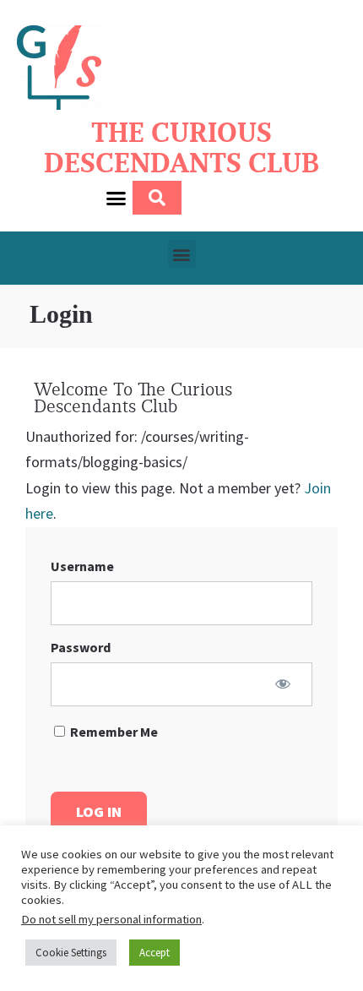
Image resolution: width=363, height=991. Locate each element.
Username (82, 566)
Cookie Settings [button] (70, 952)
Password (81, 647)
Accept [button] (154, 952)
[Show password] (282, 683)
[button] (116, 198)
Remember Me (113, 731)
